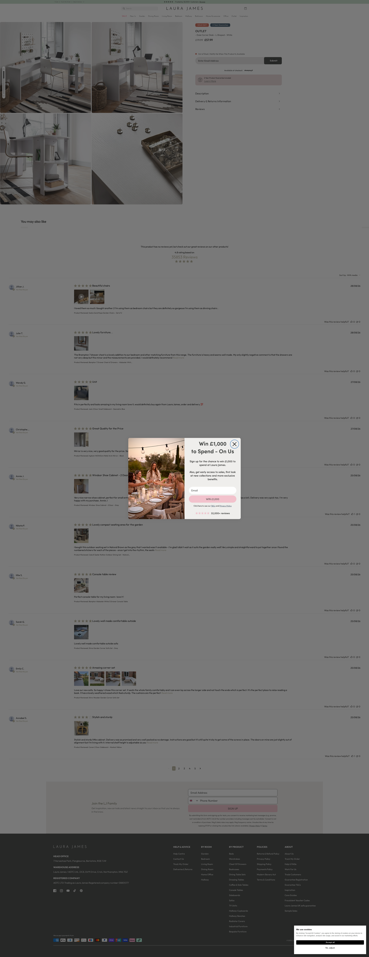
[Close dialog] (234, 444)
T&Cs (213, 506)
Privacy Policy (226, 506)
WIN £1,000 (212, 499)
